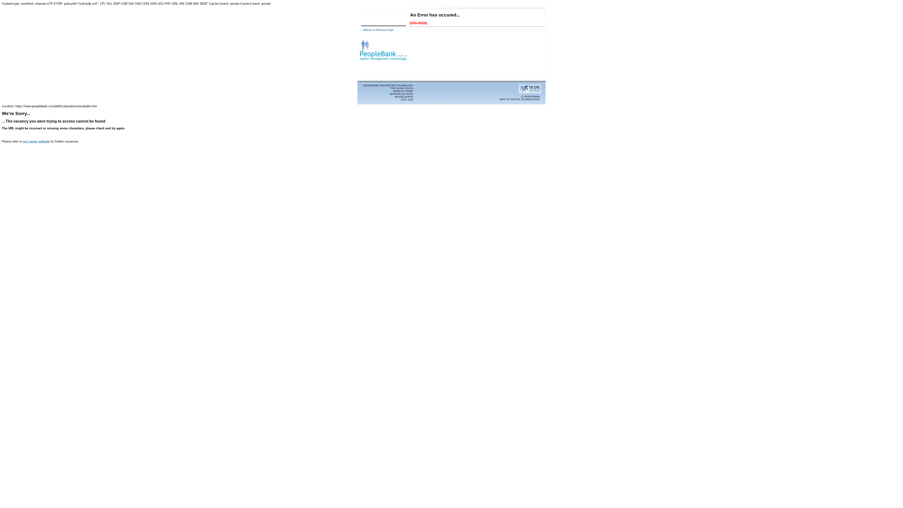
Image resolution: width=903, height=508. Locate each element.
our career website (36, 141)
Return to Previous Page (379, 29)
